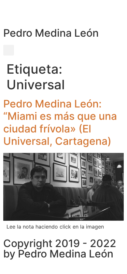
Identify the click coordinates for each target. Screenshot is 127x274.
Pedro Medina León (51, 33)
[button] (8, 50)
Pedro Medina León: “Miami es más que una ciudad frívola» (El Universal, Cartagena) (60, 122)
